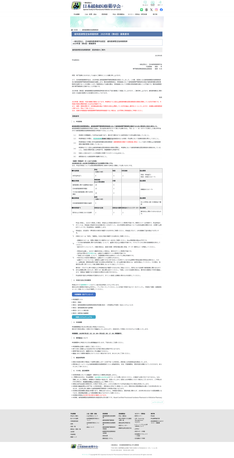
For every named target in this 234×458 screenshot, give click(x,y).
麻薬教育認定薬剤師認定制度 (109, 432)
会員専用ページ (86, 285)
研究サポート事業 (140, 431)
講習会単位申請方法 (124, 423)
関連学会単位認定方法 (125, 428)
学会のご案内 (74, 416)
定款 (71, 424)
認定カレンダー (123, 425)
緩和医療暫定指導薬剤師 (109, 423)
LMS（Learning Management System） (139, 420)
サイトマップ (86, 454)
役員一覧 (73, 426)
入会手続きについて (92, 416)
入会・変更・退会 (90, 14)
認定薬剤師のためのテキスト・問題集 (157, 422)
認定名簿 (105, 436)
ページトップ (158, 402)
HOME (76, 30)
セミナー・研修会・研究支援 (137, 14)
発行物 (155, 14)
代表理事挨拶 (74, 421)
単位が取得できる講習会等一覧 (125, 419)
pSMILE (137, 429)
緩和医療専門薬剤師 (108, 420)
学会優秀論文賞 (155, 418)
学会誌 (153, 416)
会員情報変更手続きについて (93, 419)
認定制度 (104, 14)
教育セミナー (138, 416)
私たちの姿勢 (74, 418)
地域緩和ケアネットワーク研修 (141, 435)
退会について (90, 427)
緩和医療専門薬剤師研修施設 (109, 428)
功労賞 (72, 432)
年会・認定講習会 (118, 14)
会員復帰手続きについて (93, 423)
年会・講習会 (122, 416)
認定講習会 (91, 253)
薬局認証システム (108, 438)
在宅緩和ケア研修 (140, 438)
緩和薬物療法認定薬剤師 (109, 417)
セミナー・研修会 (140, 413)
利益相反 (73, 434)
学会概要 (77, 14)
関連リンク (73, 437)
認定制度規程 (97, 138)
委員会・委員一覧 (75, 429)
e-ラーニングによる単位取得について (141, 425)
